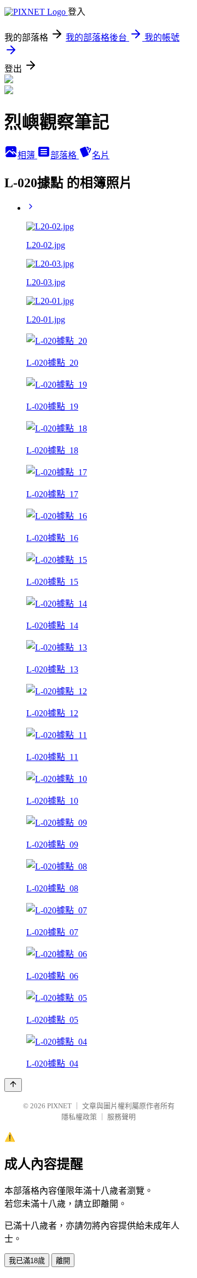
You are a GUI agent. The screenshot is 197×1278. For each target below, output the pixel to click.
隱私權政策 (79, 1117)
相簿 (27, 155)
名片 (100, 155)
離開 (63, 1261)
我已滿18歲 (27, 1261)
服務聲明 (121, 1117)
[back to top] (13, 1085)
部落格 (64, 155)
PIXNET (59, 1106)
